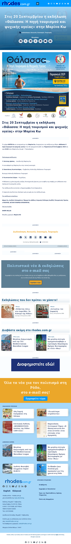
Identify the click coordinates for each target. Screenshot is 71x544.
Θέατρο (18, 306)
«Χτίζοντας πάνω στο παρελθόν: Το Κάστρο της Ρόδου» (23, 311)
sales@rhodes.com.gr (25, 523)
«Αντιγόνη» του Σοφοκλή (56, 310)
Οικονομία (40, 32)
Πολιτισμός (51, 336)
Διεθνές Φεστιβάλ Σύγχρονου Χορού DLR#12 (21, 468)
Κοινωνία (34, 32)
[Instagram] (51, 3)
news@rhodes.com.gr (11, 521)
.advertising (60, 534)
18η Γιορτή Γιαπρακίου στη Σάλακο (20, 413)
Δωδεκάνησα (25, 32)
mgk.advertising (19, 498)
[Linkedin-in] (65, 3)
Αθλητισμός (16, 336)
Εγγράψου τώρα (35, 282)
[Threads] (62, 3)
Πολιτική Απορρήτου (46, 499)
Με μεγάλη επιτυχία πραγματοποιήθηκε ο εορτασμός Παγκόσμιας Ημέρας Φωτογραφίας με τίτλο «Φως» (58, 343)
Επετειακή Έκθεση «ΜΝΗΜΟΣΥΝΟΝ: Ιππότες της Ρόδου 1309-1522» (22, 427)
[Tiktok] (59, 3)
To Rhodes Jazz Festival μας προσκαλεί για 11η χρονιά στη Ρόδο (56, 469)
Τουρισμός (48, 32)
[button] (37, 3)
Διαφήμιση (43, 484)
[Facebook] (48, 3)
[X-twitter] (54, 3)
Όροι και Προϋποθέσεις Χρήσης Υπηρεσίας (50, 494)
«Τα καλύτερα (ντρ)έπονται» (54, 412)
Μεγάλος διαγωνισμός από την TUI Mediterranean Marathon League (22, 342)
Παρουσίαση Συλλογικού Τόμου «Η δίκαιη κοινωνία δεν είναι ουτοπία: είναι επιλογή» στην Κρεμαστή (57, 429)
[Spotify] (68, 3)
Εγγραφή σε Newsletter (47, 489)
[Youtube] (57, 3)
